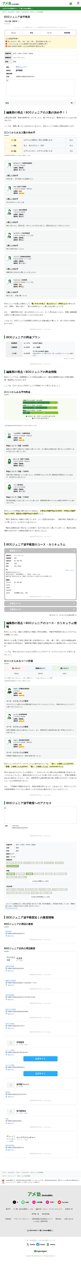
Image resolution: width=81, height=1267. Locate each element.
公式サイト (40, 1058)
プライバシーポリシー (21, 1219)
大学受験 (39, 1202)
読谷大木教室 (9, 1024)
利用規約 (8, 1219)
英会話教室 (11, 12)
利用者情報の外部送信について (42, 1219)
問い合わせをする (11, 908)
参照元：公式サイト (70, 570)
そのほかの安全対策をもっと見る (40, 897)
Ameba (32, 1244)
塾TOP (4, 12)
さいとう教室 (9, 1050)
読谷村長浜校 (9, 1145)
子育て (52, 1202)
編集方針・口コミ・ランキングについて (49, 1209)
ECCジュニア (21, 67)
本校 (6, 1119)
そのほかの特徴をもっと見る (40, 881)
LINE (27, 1202)
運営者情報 (45, 1214)
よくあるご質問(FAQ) (40, 1221)
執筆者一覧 (69, 1209)
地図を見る (11, 936)
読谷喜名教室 (9, 995)
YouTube (65, 1202)
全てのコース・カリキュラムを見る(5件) (62, 615)
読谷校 (7, 1092)
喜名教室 (8, 931)
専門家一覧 (35, 1214)
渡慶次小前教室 (10, 981)
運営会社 (58, 1219)
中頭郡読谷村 (25, 12)
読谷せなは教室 (10, 1009)
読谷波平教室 (9, 966)
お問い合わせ (68, 1219)
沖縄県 (18, 12)
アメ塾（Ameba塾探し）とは (23, 1209)
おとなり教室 (9, 1065)
